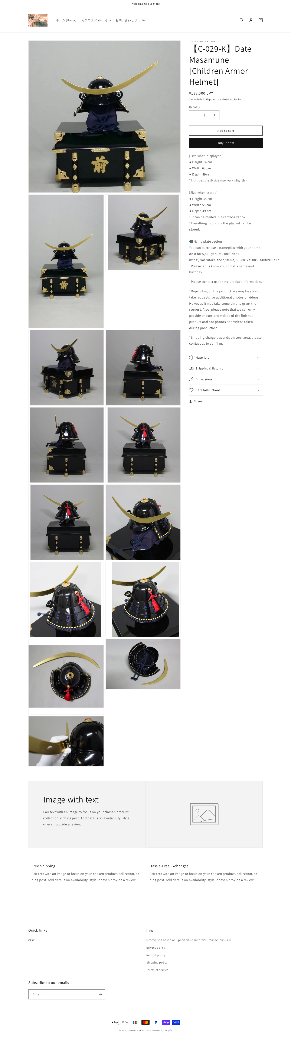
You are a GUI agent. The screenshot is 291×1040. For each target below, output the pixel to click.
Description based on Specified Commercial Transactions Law (188, 940)
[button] (96, 20)
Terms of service (157, 970)
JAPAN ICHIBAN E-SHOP (139, 1030)
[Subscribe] (100, 994)
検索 (31, 940)
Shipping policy (156, 962)
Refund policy (155, 955)
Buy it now (226, 143)
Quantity (194, 107)
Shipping (211, 99)
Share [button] (198, 401)
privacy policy (155, 947)
